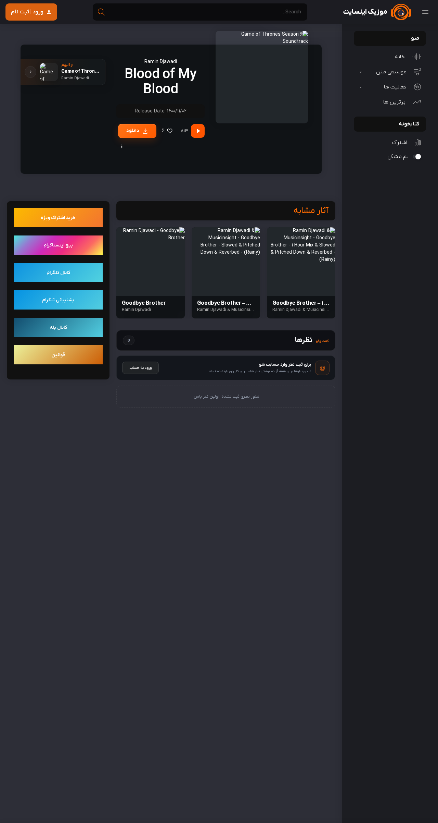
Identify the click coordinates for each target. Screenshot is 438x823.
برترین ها (394, 102)
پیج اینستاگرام (58, 245)
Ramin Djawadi (160, 62)
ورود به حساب (140, 367)
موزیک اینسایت (365, 12)
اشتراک (399, 142)
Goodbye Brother (144, 303)
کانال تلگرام (58, 272)
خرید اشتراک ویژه (58, 218)
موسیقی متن (391, 72)
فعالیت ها (395, 87)
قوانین (58, 355)
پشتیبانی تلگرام (58, 300)
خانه (400, 56)
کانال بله (58, 327)
